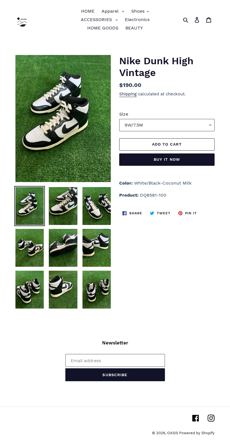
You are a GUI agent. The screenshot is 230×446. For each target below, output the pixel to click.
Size (123, 114)
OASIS (173, 433)
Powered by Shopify (197, 433)
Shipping (128, 93)
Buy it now (167, 159)
